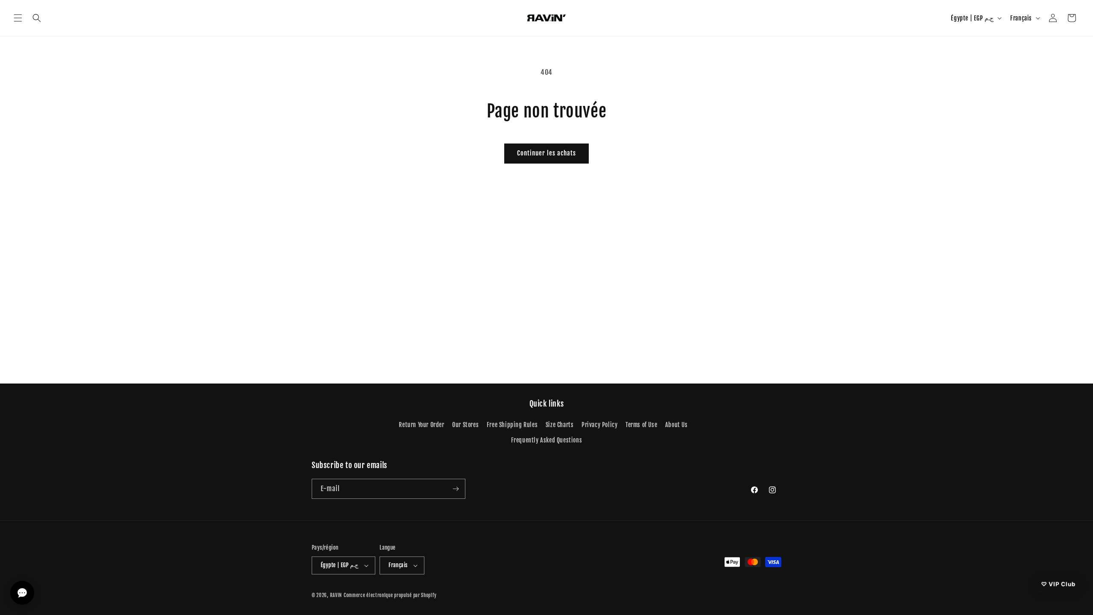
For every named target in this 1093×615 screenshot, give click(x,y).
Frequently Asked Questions (546, 440)
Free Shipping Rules (512, 424)
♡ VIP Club (1058, 583)
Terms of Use (641, 424)
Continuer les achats (546, 153)
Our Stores (465, 424)
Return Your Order (421, 424)
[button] (18, 18)
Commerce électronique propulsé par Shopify (390, 595)
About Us (676, 424)
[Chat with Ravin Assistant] (22, 593)
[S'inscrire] (455, 489)
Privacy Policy (599, 424)
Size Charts (560, 424)
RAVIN (336, 595)
